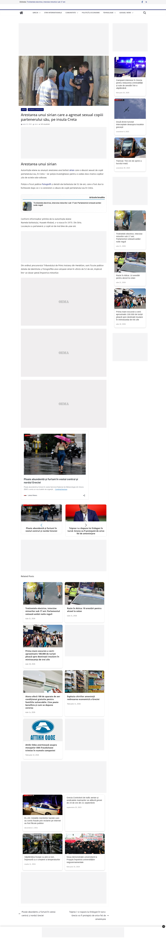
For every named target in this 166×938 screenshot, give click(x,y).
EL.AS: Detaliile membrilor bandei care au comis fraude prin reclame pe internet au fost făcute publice (42, 820)
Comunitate (70, 13)
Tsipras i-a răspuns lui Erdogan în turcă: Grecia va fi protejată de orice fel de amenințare (87, 916)
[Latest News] (21, 12)
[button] (39, 12)
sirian (71, 170)
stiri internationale (53, 13)
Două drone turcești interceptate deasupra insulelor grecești (130, 124)
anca (36, 124)
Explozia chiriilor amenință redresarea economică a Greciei (48, 2)
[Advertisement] (64, 39)
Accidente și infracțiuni (36, 109)
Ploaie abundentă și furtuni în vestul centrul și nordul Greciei (38, 914)
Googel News (125, 13)
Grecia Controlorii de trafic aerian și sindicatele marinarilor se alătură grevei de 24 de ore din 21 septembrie (84, 800)
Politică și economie (91, 13)
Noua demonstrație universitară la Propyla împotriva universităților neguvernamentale (82, 859)
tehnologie (108, 13)
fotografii (46, 184)
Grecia (35, 13)
